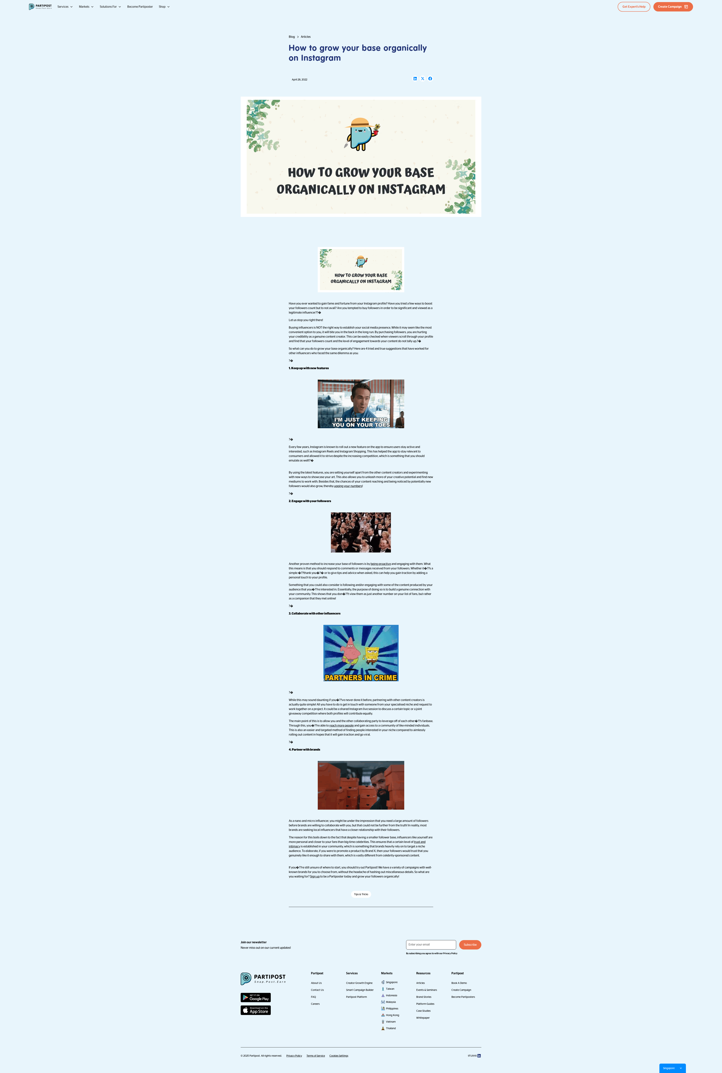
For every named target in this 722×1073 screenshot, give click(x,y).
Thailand (391, 1028)
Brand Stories (423, 997)
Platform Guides (425, 1004)
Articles (420, 983)
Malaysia (391, 1002)
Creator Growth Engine (359, 983)
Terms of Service (315, 1055)
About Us (316, 983)
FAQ (313, 997)
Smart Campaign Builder (360, 990)
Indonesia (391, 995)
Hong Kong (392, 1015)
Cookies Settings (338, 1055)
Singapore (391, 982)
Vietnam (391, 1021)
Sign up (315, 876)
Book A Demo (459, 983)
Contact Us (317, 990)
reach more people (341, 725)
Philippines (392, 1008)
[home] (40, 7)
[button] (65, 7)
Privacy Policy (294, 1055)
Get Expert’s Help (634, 6)
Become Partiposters (463, 997)
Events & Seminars (426, 990)
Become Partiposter (140, 6)
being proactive (381, 563)
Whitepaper (423, 1017)
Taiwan (390, 988)
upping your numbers (348, 486)
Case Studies (423, 1010)
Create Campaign (461, 990)
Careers (315, 1004)
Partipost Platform (356, 997)
